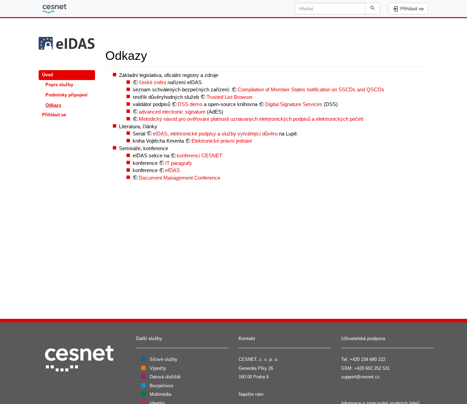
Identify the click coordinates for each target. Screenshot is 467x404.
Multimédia (160, 394)
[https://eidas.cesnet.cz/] (67, 44)
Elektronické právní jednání (221, 141)
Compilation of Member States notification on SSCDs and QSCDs (311, 89)
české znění (152, 82)
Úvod (47, 74)
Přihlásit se (54, 114)
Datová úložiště (165, 376)
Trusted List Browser (229, 97)
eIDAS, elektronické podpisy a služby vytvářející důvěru (215, 133)
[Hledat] (372, 8)
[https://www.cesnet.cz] (80, 358)
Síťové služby (163, 359)
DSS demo (190, 104)
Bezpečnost (161, 385)
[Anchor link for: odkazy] (153, 54)
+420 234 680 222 (367, 359)
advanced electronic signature (172, 112)
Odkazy (53, 105)
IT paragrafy (178, 163)
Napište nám (251, 394)
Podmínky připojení (66, 94)
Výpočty (158, 368)
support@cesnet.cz (360, 376)
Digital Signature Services (293, 104)
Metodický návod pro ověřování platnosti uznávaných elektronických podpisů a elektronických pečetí (251, 119)
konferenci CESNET (199, 155)
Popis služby (59, 84)
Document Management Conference (179, 178)
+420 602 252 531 (372, 368)
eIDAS (172, 170)
